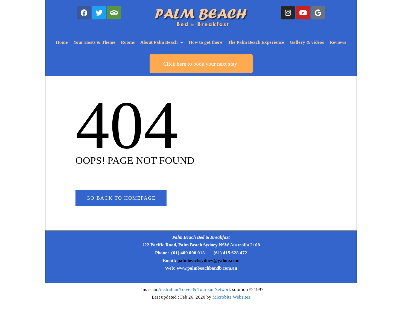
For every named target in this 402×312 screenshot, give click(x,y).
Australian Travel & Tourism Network (194, 289)
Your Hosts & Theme (94, 42)
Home (62, 42)
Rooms (128, 42)
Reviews (338, 42)
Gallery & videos (307, 42)
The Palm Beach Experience (256, 42)
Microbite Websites (231, 297)
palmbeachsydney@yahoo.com (208, 260)
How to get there (205, 42)
